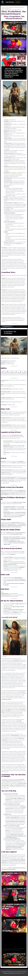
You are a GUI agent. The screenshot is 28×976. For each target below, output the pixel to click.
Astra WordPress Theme (19, 973)
